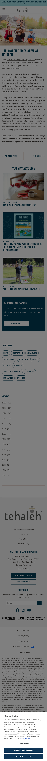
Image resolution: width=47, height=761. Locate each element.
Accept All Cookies (23, 757)
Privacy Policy (24, 739)
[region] (23, 736)
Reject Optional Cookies (23, 750)
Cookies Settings (23, 744)
